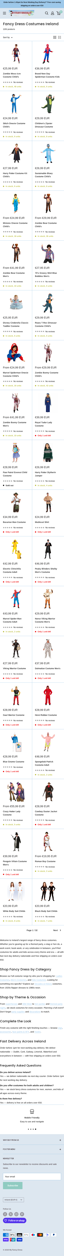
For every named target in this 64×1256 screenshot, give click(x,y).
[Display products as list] (59, 37)
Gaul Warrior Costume (13, 715)
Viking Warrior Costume (14, 668)
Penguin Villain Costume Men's (15, 863)
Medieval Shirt (42, 522)
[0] (58, 13)
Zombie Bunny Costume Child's (46, 374)
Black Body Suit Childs (46, 911)
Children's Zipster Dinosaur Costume (44, 125)
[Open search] (46, 13)
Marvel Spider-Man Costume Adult (12, 620)
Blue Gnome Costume (13, 761)
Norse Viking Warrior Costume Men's (45, 620)
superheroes (12, 1004)
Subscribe (12, 1185)
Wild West (27, 1004)
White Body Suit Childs (14, 911)
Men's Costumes (18, 980)
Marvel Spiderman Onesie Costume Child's (15, 374)
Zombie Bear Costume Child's (46, 225)
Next (55, 930)
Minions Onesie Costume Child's (15, 225)
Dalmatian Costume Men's (47, 668)
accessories (5, 1032)
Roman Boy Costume (45, 861)
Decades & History (43, 984)
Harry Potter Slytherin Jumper (45, 474)
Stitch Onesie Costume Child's (14, 125)
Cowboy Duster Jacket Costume (46, 813)
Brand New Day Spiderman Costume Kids (47, 75)
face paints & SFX (20, 1032)
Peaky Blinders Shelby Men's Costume (46, 570)
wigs (60, 1028)
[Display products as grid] (54, 37)
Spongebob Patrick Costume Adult (44, 763)
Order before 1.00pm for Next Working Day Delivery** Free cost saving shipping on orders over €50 (32, 4)
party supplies (18, 1011)
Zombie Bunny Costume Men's (14, 424)
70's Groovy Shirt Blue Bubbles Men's (46, 274)
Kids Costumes (39, 980)
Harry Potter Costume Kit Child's (15, 175)
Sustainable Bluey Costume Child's (44, 175)
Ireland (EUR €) (11, 1200)
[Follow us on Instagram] (16, 1214)
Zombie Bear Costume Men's (14, 274)
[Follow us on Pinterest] (22, 1214)
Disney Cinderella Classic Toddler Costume (15, 324)
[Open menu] (4, 13)
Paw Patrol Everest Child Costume (15, 474)
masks (38, 1032)
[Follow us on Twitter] (11, 1214)
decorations (34, 1011)
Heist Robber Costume (46, 715)
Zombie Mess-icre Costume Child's (12, 75)
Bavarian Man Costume (14, 522)
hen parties (40, 1004)
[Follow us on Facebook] (5, 1214)
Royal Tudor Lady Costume (43, 424)
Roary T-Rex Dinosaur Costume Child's (46, 324)
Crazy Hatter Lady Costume (11, 813)
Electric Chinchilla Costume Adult (12, 570)
